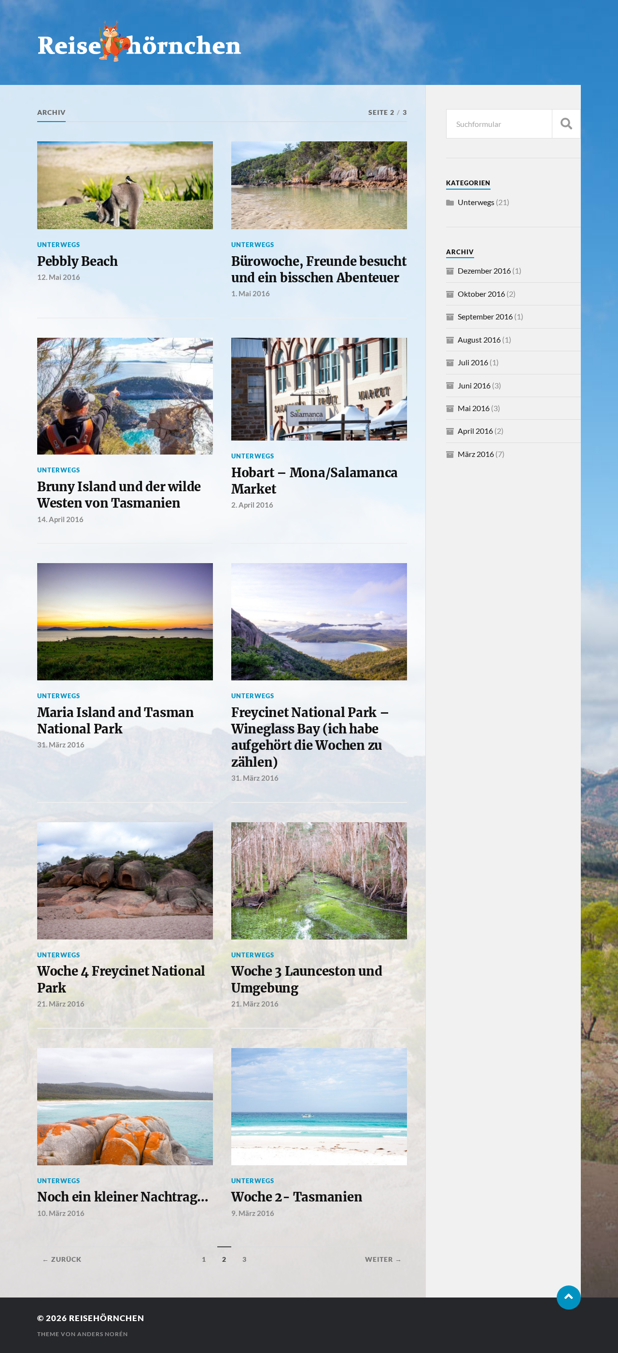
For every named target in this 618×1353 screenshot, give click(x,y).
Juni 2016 (474, 385)
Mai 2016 (474, 408)
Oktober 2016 (481, 293)
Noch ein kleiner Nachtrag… (123, 1197)
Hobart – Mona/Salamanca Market (314, 481)
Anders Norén (102, 1334)
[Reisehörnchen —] (309, 41)
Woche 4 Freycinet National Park (121, 979)
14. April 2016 (60, 519)
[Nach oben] (569, 1297)
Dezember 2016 (484, 270)
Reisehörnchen (106, 1318)
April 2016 (475, 430)
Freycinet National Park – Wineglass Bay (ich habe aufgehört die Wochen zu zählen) (310, 737)
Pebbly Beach (77, 261)
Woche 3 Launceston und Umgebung (306, 979)
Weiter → (383, 1259)
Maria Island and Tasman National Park (115, 721)
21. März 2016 (60, 1003)
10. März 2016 (60, 1213)
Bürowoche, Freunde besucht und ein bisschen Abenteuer (318, 270)
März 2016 (476, 453)
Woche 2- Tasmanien (296, 1197)
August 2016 (479, 339)
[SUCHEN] (566, 123)
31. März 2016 (60, 744)
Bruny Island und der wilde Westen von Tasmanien (119, 495)
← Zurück (62, 1259)
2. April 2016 (252, 504)
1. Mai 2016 (250, 293)
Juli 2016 (473, 362)
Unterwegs (58, 245)
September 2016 (485, 316)
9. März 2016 (252, 1213)
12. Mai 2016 (58, 277)
